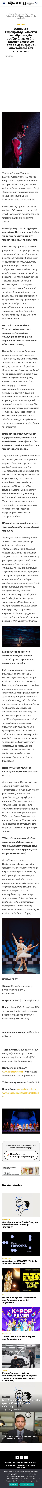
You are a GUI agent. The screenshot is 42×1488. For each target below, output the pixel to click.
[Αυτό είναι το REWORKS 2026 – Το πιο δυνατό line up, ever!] (21, 1244)
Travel (4, 1370)
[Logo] (21, 3)
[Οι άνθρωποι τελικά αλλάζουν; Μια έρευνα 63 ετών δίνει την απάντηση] (21, 1205)
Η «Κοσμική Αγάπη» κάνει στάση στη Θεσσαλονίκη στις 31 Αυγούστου (19, 1300)
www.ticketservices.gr (12, 1072)
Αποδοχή (13, 1484)
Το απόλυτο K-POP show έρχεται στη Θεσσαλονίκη (19, 1338)
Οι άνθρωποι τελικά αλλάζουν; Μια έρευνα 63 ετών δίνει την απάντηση (20, 1224)
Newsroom (6, 1258)
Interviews (19, 14)
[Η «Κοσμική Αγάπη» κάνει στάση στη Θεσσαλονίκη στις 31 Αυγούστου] (21, 1280)
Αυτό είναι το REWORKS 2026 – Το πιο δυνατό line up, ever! (19, 1262)
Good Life (6, 1219)
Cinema (5, 1433)
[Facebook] (17, 1457)
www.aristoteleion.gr (26, 1089)
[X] (26, 1457)
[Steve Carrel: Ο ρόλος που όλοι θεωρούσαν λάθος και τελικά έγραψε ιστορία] (21, 1427)
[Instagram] (21, 1457)
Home (11, 14)
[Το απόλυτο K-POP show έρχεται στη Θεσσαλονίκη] (21, 1319)
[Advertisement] (21, 90)
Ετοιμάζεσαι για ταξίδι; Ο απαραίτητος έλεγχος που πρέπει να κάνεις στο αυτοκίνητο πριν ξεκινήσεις (19, 1377)
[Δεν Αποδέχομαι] (39, 1478)
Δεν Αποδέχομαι (27, 1484)
